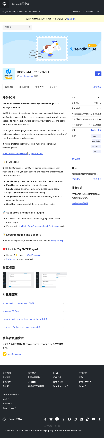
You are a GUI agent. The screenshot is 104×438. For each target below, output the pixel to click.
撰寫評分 (76, 179)
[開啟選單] (100, 4)
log (99, 136)
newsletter (96, 141)
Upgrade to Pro (36, 153)
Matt (6, 399)
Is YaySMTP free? (11, 311)
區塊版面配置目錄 (36, 386)
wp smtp (97, 151)
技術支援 (97, 87)
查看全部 (97, 179)
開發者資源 (58, 382)
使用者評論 (24, 87)
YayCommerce (26, 76)
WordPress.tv (60, 386)
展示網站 (32, 373)
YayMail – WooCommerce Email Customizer (39, 226)
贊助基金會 (85, 382)
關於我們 (7, 373)
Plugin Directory (9, 11)
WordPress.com (11, 394)
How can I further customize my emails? (21, 327)
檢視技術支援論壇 (80, 203)
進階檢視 (76, 158)
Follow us (10, 259)
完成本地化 (71, 19)
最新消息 (7, 377)
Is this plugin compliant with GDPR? (19, 303)
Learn (55, 373)
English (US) (96, 130)
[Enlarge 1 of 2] (30, 275)
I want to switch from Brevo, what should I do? (25, 319)
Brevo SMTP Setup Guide (15, 153)
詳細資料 (9, 87)
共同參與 (83, 373)
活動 (81, 377)
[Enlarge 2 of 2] (63, 275)
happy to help (57, 240)
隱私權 (6, 386)
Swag (82, 386)
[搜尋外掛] (29, 27)
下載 (98, 74)
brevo (93, 136)
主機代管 (7, 382)
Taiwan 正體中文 (16, 419)
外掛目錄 (32, 382)
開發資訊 (53, 87)
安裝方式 (39, 87)
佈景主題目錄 (34, 377)
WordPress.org (33, 255)
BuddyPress (9, 408)
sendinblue (96, 146)
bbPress (8, 403)
